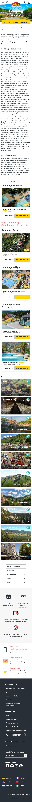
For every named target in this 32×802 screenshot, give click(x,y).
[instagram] (21, 765)
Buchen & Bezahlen (11, 719)
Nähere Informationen (19, 392)
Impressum (9, 699)
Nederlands (9, 785)
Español (22, 782)
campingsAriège (11, 267)
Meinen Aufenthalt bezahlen (14, 727)
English (8, 782)
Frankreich (10, 570)
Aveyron (9, 578)
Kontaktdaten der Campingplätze (15, 688)
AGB (7, 692)
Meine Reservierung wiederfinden (16, 730)
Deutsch (8, 778)
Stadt (8, 582)
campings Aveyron (12, 185)
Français (22, 778)
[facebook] (7, 765)
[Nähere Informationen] (16, 387)
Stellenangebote (11, 746)
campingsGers (10, 230)
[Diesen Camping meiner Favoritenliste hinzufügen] (28, 191)
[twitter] (12, 765)
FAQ (7, 715)
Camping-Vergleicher (12, 696)
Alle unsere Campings (13, 566)
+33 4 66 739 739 (14, 735)
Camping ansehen (22, 215)
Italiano (22, 785)
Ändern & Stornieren (12, 723)
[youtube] (16, 765)
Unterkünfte (9, 215)
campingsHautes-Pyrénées (11, 305)
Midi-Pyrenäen (11, 574)
